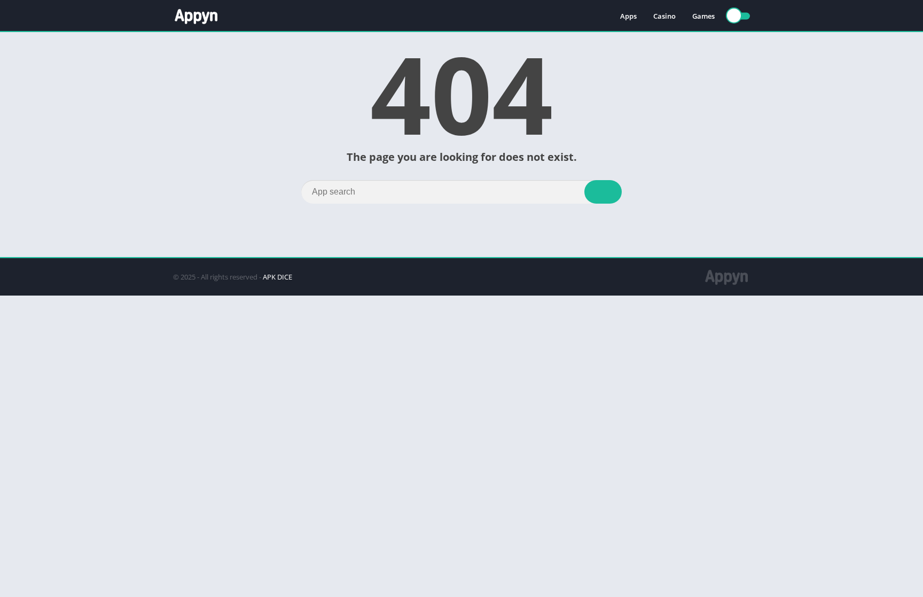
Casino (664, 16)
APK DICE (277, 277)
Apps (628, 16)
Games (703, 16)
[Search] (603, 192)
